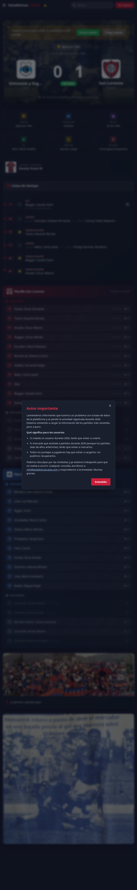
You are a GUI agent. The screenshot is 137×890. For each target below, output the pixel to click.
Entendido (101, 481)
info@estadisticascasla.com (42, 469)
